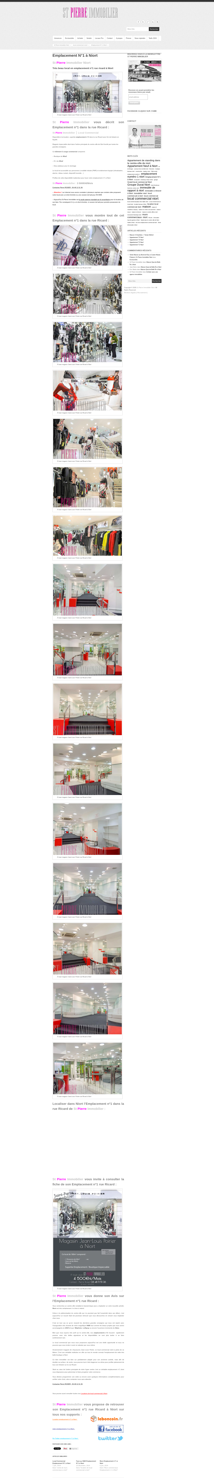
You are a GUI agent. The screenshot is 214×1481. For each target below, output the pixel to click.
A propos (119, 38)
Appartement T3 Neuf (136, 242)
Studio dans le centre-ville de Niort (150, 220)
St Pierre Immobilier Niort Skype (157, 22)
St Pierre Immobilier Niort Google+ (148, 22)
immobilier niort (140, 193)
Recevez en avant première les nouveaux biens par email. (141, 91)
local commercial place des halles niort (137, 201)
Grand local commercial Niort (139, 182)
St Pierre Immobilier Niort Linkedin (152, 22)
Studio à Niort (131, 222)
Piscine (150, 217)
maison (146, 206)
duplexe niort (146, 171)
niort (145, 217)
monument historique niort (134, 214)
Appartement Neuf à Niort (142, 165)
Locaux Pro (99, 38)
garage (156, 179)
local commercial (151, 196)
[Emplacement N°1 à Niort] (87, 93)
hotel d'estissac (155, 185)
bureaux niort (131, 171)
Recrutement (142, 293)
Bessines (151, 169)
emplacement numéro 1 (133, 174)
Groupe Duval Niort (138, 184)
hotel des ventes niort (133, 188)
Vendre (89, 38)
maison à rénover (136, 212)
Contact (110, 38)
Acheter (80, 38)
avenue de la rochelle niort (141, 169)
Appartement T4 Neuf (136, 240)
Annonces (58, 38)
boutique (157, 169)
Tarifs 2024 (153, 38)
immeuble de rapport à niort (141, 189)
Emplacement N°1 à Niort (99, 45)
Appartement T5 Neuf (136, 237)
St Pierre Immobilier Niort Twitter (143, 22)
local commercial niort (142, 198)
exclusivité (137, 179)
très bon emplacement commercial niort (146, 222)
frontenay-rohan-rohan (147, 179)
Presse (128, 38)
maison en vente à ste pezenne (147, 209)
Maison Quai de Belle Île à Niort (151, 267)
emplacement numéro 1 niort (142, 175)
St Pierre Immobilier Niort (61, 45)
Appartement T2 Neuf (136, 245)
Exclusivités (69, 38)
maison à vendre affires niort (150, 212)
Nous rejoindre (140, 38)
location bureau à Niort (140, 204)
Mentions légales (130, 293)
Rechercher (154, 29)
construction (139, 171)
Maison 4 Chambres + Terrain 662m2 (141, 235)
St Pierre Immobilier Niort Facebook (138, 22)
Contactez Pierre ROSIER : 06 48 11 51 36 (67, 187)
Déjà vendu (154, 171)
